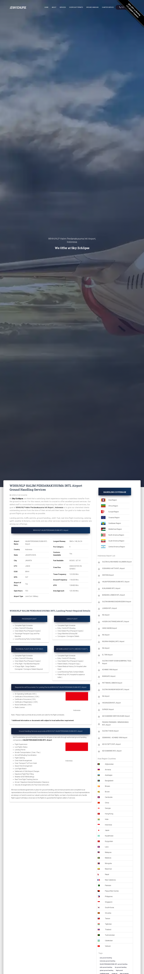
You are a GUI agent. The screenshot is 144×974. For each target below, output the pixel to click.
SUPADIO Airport (108, 709)
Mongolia (108, 863)
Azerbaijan (108, 775)
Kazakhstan (109, 836)
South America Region (116, 541)
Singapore (108, 902)
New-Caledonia (110, 880)
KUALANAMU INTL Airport (111, 588)
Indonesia (108, 825)
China (107, 803)
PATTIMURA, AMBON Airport (112, 683)
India (106, 819)
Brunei (107, 792)
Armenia (108, 770)
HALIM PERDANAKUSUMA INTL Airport (115, 582)
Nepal (107, 874)
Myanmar (108, 869)
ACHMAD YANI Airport (110, 669)
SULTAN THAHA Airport (110, 731)
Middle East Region (115, 529)
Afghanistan (109, 764)
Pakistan (108, 885)
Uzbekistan (109, 940)
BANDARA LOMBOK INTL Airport (113, 595)
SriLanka (108, 913)
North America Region (116, 535)
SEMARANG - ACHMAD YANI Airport (114, 737)
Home (46, 7)
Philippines (109, 896)
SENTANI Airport (108, 575)
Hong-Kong (109, 814)
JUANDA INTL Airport (109, 608)
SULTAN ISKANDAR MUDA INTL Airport (115, 689)
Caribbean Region (114, 523)
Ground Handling (92, 7)
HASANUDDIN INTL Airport (111, 703)
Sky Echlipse (17, 498)
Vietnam (108, 946)
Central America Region (116, 547)
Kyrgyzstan (109, 841)
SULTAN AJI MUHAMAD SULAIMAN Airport (117, 562)
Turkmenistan (110, 935)
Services (63, 7)
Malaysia (108, 852)
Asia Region (112, 500)
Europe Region (113, 512)
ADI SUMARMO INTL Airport (112, 751)
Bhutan (107, 786)
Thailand (108, 929)
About (54, 7)
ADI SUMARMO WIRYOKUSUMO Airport (116, 716)
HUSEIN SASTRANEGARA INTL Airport (115, 621)
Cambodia (108, 797)
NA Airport (105, 615)
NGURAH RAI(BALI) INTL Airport (113, 641)
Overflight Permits (76, 7)
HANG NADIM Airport (109, 628)
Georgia (108, 808)
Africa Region (113, 506)
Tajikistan (108, 924)
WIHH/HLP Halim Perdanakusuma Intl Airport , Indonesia (39, 507)
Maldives (108, 858)
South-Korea (109, 907)
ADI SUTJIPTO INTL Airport (111, 744)
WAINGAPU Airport (108, 676)
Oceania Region (114, 517)
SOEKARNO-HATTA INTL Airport (113, 568)
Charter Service (108, 7)
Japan (107, 830)
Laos (107, 847)
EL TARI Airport (107, 655)
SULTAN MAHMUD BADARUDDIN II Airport (116, 602)
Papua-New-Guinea (112, 891)
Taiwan (107, 918)
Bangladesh (109, 781)
